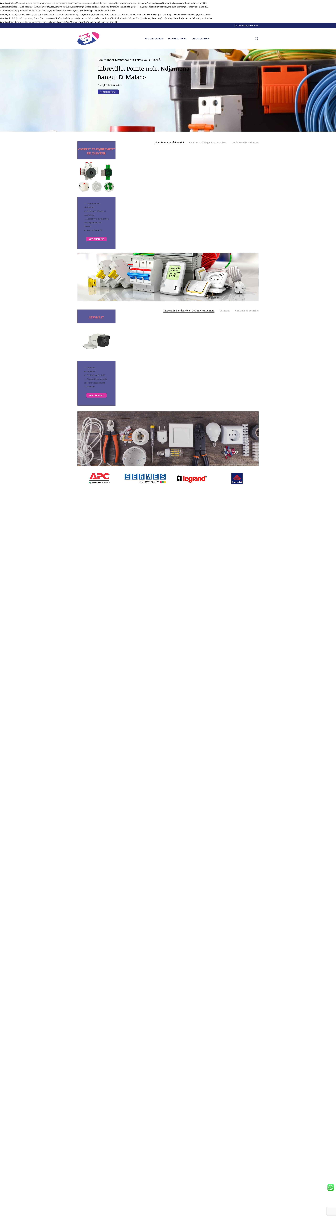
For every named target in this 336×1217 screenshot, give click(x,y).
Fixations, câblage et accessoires (95, 213)
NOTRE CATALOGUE (154, 38)
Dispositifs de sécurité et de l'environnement (188, 311)
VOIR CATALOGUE (96, 239)
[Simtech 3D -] (88, 38)
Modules (91, 386)
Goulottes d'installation (245, 142)
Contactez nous (108, 92)
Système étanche (95, 230)
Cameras (91, 367)
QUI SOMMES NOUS (177, 38)
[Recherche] (257, 38)
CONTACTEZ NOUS (200, 38)
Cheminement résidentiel (92, 205)
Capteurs (91, 371)
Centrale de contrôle (96, 375)
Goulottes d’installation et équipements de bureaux (96, 222)
